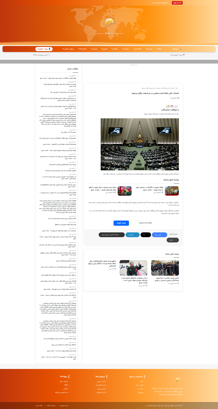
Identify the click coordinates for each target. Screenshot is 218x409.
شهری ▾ (104, 49)
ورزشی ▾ (94, 49)
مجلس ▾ (115, 49)
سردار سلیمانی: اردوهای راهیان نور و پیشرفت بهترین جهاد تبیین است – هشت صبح (134, 280)
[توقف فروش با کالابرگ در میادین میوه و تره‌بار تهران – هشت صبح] (172, 191)
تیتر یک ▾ (149, 49)
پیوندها (140, 392)
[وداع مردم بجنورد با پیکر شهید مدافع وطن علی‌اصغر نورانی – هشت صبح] (125, 191)
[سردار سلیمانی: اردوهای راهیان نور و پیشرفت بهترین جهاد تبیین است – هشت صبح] (133, 268)
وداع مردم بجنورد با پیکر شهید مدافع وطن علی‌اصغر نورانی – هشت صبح (102, 188)
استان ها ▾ (83, 49)
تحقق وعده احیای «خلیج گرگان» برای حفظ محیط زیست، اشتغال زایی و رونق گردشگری (102, 263)
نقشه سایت (63, 381)
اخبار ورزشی (101, 389)
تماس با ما (139, 385)
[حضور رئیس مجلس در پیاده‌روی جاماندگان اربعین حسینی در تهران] (165, 268)
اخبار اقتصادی (100, 385)
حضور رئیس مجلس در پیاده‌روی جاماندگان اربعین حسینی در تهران (167, 279)
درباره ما (140, 389)
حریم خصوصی (64, 405)
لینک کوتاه (121, 223)
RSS (66, 385)
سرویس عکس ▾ (68, 49)
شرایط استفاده (51, 405)
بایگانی (65, 389)
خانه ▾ (159, 49)
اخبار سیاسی (101, 381)
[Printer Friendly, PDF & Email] (172, 107)
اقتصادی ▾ (137, 49)
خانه (176, 88)
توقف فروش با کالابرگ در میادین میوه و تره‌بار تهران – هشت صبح (149, 188)
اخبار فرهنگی (101, 392)
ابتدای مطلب (133, 65)
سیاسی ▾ (125, 49)
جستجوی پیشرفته (61, 392)
